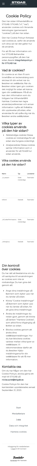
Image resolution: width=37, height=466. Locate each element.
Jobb (18, 420)
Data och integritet (18, 425)
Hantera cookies (19, 432)
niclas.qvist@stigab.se (13, 380)
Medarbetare (18, 413)
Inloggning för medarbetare (18, 446)
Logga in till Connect (18, 449)
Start (18, 407)
